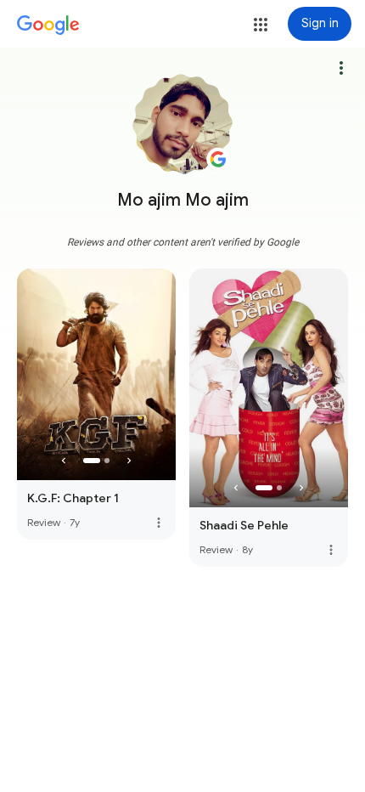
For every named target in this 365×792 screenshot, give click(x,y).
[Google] (48, 25)
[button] (261, 25)
